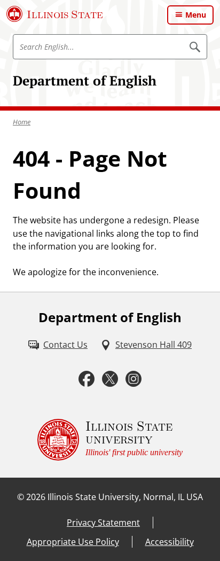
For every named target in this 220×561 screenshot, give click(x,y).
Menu (195, 15)
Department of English (84, 80)
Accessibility (169, 542)
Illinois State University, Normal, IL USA (125, 497)
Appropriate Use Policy (73, 542)
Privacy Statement (103, 522)
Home (21, 122)
